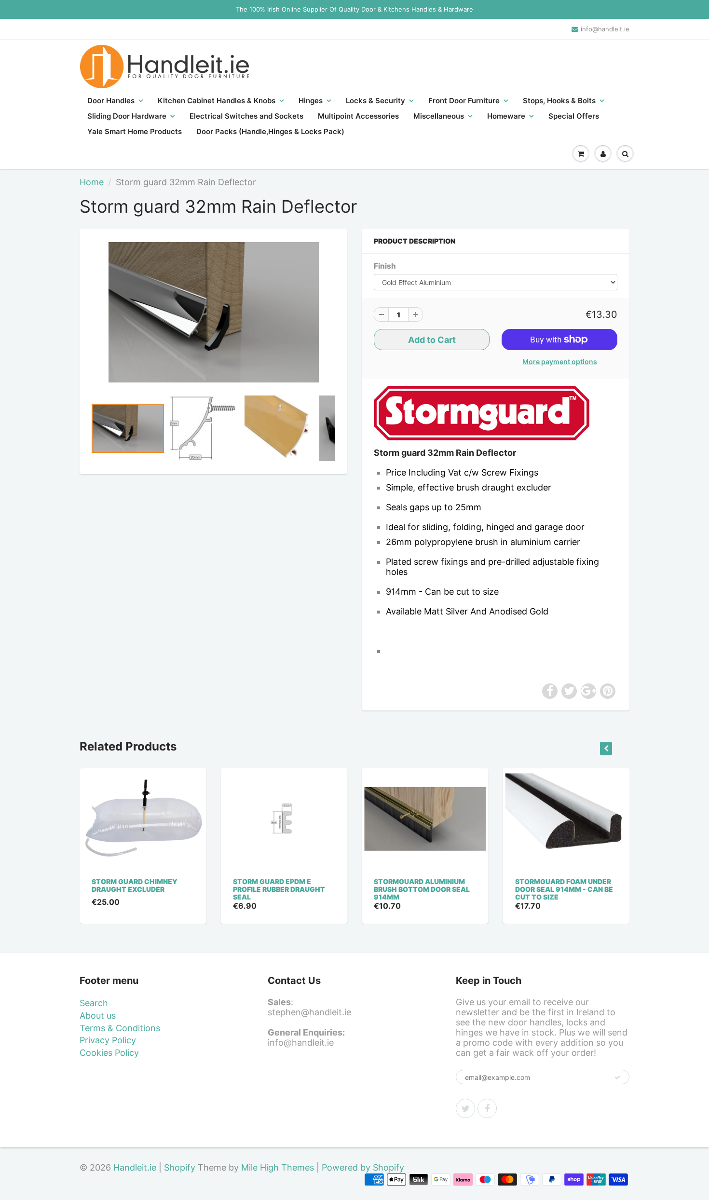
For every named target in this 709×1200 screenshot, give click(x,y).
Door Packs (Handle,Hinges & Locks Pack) (270, 131)
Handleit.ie (136, 1167)
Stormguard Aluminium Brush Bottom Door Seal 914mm (422, 889)
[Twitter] (465, 1108)
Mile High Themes (277, 1167)
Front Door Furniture (464, 100)
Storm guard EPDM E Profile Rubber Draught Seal (279, 889)
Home (92, 182)
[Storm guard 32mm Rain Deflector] (213, 312)
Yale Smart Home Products (134, 131)
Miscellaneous (438, 116)
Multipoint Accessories (358, 116)
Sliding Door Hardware (126, 116)
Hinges (311, 100)
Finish (385, 266)
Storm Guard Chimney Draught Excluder (134, 885)
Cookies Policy (109, 1053)
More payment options (559, 361)
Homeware (506, 116)
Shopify (179, 1167)
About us (98, 1015)
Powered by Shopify (363, 1167)
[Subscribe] (617, 1077)
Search (94, 1003)
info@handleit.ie (605, 29)
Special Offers (573, 116)
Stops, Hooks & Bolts (559, 100)
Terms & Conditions (120, 1028)
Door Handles (111, 100)
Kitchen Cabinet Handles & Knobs (216, 100)
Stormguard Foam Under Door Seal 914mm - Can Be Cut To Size (564, 889)
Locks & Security (375, 100)
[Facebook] (487, 1108)
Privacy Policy (108, 1040)
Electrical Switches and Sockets (246, 116)
